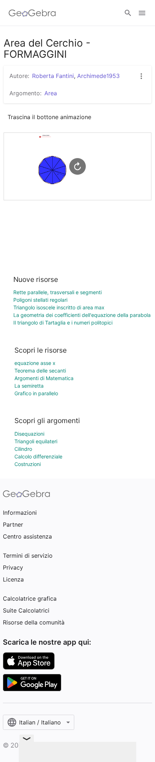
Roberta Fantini (53, 75)
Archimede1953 (98, 75)
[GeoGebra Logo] (32, 13)
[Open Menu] (142, 13)
